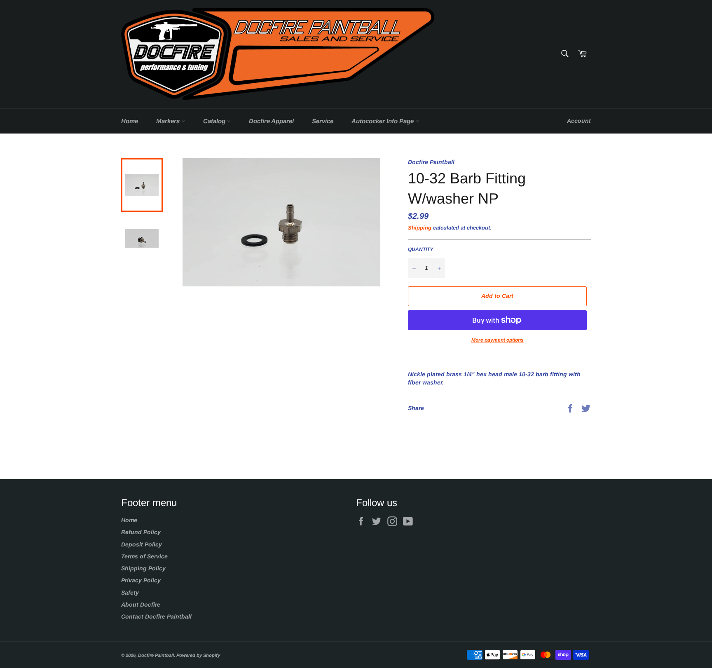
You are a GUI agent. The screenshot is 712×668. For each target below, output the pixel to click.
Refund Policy (141, 532)
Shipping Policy (143, 568)
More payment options (497, 340)
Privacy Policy (141, 580)
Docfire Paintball (156, 655)
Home (129, 120)
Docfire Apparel (271, 120)
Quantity (420, 249)
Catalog (215, 120)
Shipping (419, 228)
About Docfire (140, 604)
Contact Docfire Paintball (156, 616)
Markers (168, 120)
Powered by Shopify (198, 655)
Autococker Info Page (383, 120)
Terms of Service (144, 556)
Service (322, 120)
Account (579, 120)
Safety (130, 592)
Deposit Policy (141, 544)
